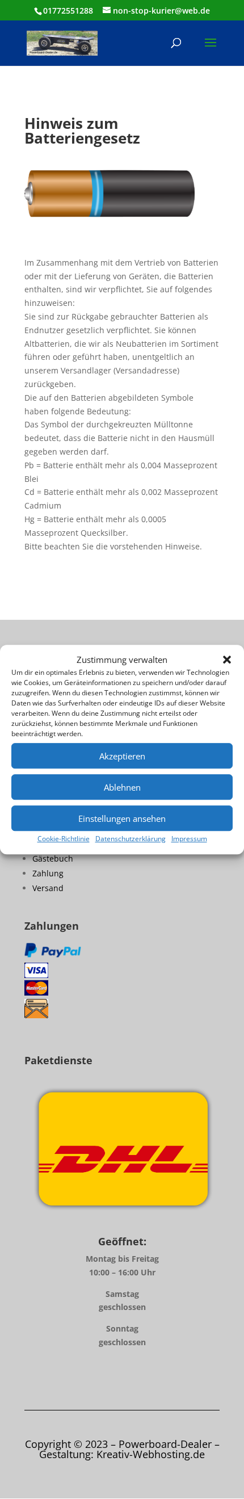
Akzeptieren (122, 756)
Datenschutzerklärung (130, 839)
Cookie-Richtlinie (63, 839)
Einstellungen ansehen (122, 818)
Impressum (189, 839)
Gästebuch (52, 858)
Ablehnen (122, 787)
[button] (227, 660)
